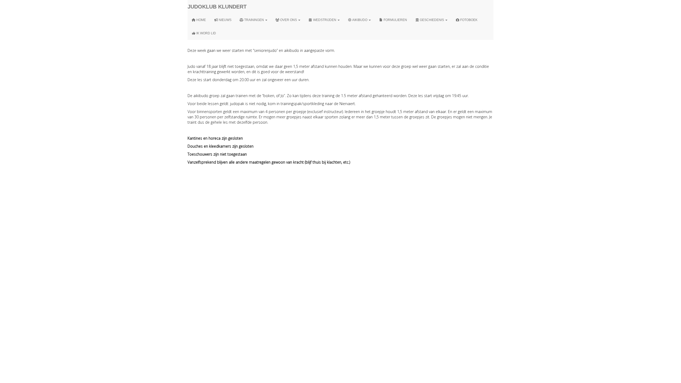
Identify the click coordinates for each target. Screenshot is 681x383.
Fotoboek (468, 20)
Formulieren (395, 20)
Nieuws (224, 20)
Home (201, 20)
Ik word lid (206, 33)
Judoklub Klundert (217, 7)
